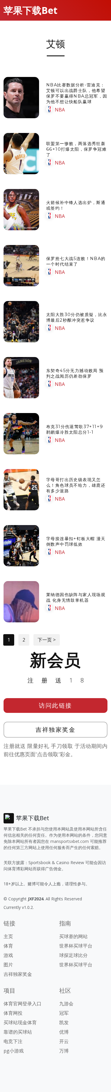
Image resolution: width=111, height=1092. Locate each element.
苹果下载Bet (30, 10)
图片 (8, 964)
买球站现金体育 (20, 1022)
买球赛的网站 (73, 936)
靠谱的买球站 (18, 1032)
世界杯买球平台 (75, 946)
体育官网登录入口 (22, 1003)
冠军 (64, 1013)
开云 (64, 1041)
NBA (60, 109)
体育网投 (13, 1013)
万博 (64, 1050)
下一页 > (47, 640)
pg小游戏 (14, 1050)
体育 (8, 946)
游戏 (8, 955)
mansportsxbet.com (69, 841)
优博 (64, 1032)
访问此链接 (55, 705)
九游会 (66, 1003)
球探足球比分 (73, 955)
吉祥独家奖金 (55, 730)
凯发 (64, 1022)
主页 (8, 936)
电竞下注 (13, 1041)
